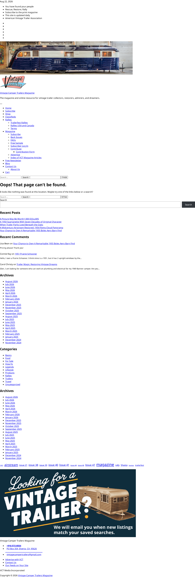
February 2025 (12, 333)
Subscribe (10, 110)
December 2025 (13, 304)
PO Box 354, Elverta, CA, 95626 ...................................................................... (23, 550)
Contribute (16, 148)
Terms (14, 128)
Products (9, 372)
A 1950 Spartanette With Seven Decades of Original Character (31, 221)
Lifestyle (9, 369)
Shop (7, 113)
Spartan (131, 465)
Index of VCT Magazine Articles (26, 157)
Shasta (124, 465)
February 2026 (12, 298)
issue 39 (43, 465)
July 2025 (9, 319)
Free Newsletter (13, 160)
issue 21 (23, 465)
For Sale (9, 361)
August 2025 (11, 316)
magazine (105, 464)
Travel (8, 381)
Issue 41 (64, 465)
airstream (11, 465)
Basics (8, 355)
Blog (7, 163)
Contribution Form (25, 151)
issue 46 (81, 465)
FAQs (13, 140)
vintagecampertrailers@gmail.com (24, 554)
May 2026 (10, 290)
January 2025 (11, 336)
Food (7, 358)
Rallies (8, 119)
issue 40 (53, 465)
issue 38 (33, 465)
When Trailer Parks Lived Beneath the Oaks (21, 224)
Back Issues (16, 137)
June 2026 (10, 287)
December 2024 (13, 339)
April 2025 (10, 328)
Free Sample (17, 143)
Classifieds (10, 116)
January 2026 (11, 301)
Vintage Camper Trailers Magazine (17, 92)
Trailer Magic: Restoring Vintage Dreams (37, 264)
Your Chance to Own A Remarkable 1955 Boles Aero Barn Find (31, 230)
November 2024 (13, 342)
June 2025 (10, 322)
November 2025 (13, 307)
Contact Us (10, 166)
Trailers (9, 378)
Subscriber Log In (19, 145)
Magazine (10, 131)
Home (8, 108)
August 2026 (11, 281)
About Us (15, 169)
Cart (7, 172)
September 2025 (13, 313)
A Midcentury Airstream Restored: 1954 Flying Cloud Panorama (31, 227)
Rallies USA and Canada (22, 125)
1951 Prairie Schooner (26, 253)
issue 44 (73, 465)
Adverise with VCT (14, 559)
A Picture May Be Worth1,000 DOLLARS (19, 218)
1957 (1, 465)
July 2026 (9, 284)
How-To (9, 364)
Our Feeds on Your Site (16, 565)
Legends (9, 366)
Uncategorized (12, 384)
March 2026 (11, 296)
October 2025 (12, 310)
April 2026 (10, 293)
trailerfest (139, 465)
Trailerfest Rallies (19, 122)
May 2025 (10, 325)
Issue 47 (90, 465)
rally (117, 465)
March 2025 (11, 331)
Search (3, 200)
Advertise (15, 154)
